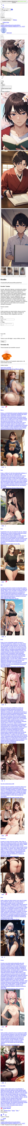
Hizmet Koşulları (13, 25)
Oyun (3, 84)
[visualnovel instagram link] (6, 1115)
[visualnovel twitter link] (3, 1115)
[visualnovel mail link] (5, 1119)
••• (1, 83)
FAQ (2, 1119)
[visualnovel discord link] (12, 10)
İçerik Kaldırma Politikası (11, 26)
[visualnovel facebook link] (1, 1115)
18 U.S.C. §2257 (21, 26)
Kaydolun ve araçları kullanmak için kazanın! (14, 2)
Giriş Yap (5, 10)
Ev (3, 5)
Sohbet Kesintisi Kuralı (6, 87)
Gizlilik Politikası (5, 25)
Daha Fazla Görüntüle (6, 367)
